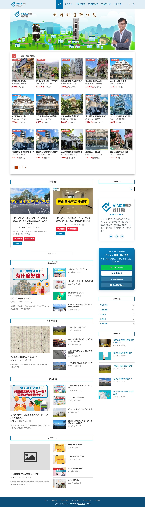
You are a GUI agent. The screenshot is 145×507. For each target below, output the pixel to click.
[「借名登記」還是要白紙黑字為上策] (59, 366)
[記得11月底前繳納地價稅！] (59, 400)
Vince (23, 227)
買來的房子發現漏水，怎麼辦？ (23, 357)
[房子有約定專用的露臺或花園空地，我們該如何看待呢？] (59, 308)
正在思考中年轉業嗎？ (75, 468)
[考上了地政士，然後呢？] (105, 382)
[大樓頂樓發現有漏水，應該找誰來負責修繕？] (59, 354)
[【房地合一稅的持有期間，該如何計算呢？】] (59, 389)
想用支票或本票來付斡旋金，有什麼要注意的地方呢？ (80, 340)
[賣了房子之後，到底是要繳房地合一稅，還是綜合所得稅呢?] (30, 398)
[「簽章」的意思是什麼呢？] (59, 330)
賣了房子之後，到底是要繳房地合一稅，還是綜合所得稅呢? (29, 416)
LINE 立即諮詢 (118, 267)
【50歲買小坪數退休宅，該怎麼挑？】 (80, 281)
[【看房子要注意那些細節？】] (59, 272)
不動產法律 (93, 4)
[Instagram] (116, 236)
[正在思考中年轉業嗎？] (59, 471)
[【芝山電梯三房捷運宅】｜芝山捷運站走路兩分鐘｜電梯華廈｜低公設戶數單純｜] (73, 201)
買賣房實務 (80, 4)
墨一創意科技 (81, 504)
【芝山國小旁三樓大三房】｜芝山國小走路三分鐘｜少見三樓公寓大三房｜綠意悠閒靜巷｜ (30, 221)
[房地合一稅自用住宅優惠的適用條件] (59, 412)
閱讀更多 (16, 243)
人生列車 (117, 4)
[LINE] (122, 236)
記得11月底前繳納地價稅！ (77, 397)
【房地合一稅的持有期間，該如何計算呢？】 (80, 387)
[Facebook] (111, 236)
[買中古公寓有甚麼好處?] (30, 281)
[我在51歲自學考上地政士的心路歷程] (105, 343)
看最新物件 (118, 273)
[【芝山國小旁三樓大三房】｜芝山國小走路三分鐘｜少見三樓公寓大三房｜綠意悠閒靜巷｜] (30, 201)
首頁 (59, 4)
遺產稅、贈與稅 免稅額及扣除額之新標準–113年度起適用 (80, 422)
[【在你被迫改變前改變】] (59, 459)
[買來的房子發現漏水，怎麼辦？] (30, 339)
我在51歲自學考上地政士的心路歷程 (123, 341)
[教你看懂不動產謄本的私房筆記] (105, 394)
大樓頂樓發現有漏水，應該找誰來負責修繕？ (80, 352)
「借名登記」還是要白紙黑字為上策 (80, 363)
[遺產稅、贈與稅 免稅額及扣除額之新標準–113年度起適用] (59, 424)
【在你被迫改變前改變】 (76, 456)
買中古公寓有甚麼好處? (20, 299)
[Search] (133, 4)
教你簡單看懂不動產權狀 (122, 353)
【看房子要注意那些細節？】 (78, 269)
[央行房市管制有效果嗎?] (59, 296)
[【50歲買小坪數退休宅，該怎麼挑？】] (59, 284)
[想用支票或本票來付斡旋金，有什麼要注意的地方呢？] (59, 342)
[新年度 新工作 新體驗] (59, 448)
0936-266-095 (118, 279)
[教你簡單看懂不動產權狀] (105, 356)
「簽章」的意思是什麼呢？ (77, 327)
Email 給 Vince (118, 285)
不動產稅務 (106, 4)
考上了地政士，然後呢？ (122, 379)
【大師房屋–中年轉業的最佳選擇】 (25, 474)
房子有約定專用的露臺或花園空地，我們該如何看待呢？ (80, 306)
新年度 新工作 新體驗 (75, 444)
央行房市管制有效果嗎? (76, 293)
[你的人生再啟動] (59, 483)
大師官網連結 (29, 238)
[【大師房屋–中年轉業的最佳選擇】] (30, 457)
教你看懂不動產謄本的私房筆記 (123, 393)
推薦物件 (68, 4)
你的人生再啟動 (73, 480)
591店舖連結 (18, 238)
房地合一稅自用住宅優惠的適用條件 (80, 409)
